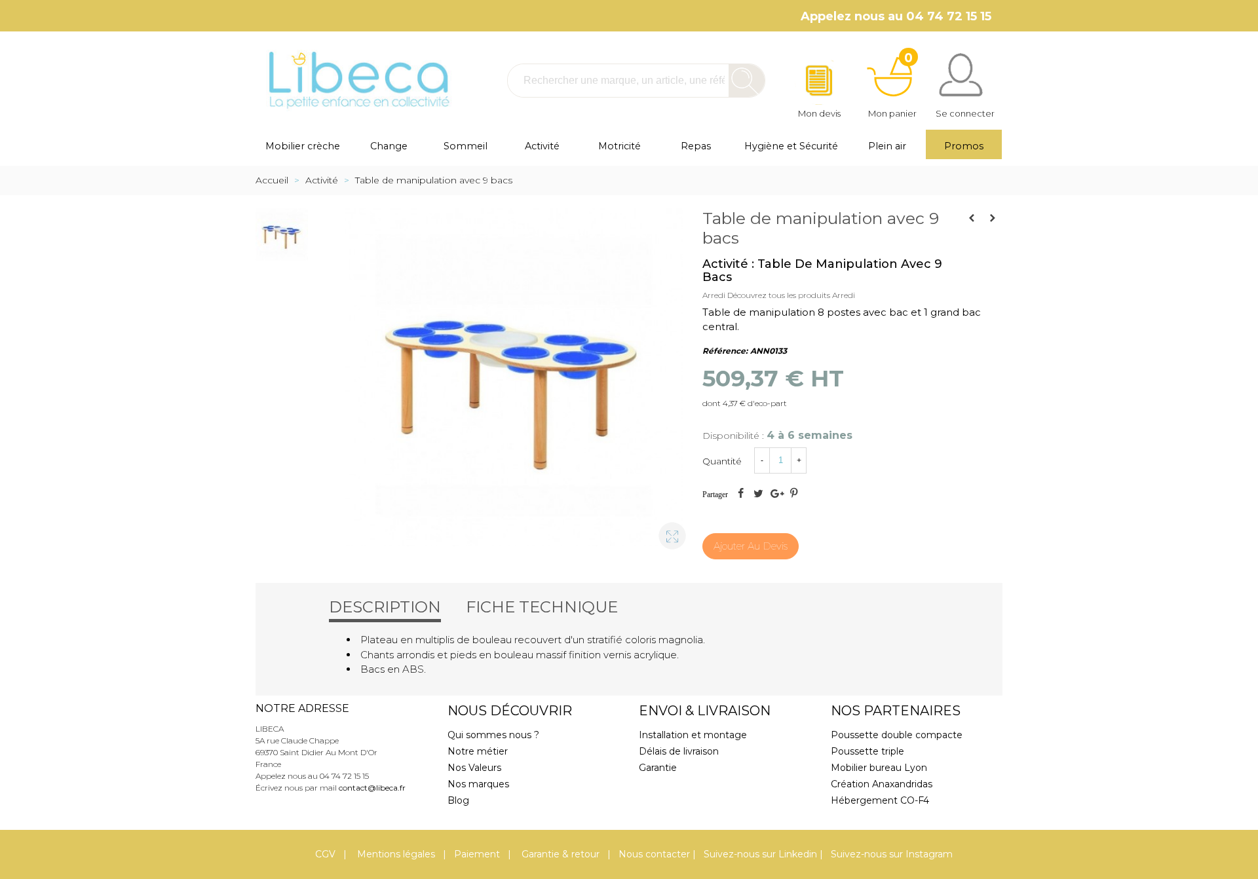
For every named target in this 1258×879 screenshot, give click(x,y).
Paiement (477, 854)
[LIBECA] (357, 80)
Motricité (619, 146)
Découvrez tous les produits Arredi (791, 295)
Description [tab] (385, 606)
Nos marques (478, 784)
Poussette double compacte (897, 735)
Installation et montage (693, 735)
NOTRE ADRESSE (302, 708)
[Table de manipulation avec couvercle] (972, 218)
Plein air (887, 146)
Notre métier (478, 751)
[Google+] (776, 494)
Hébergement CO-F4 (880, 800)
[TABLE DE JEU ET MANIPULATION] (992, 218)
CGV (325, 854)
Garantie (658, 768)
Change (389, 146)
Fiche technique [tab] (542, 606)
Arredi (713, 295)
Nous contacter (654, 854)
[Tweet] (758, 494)
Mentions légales (394, 854)
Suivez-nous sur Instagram (892, 854)
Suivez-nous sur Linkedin (760, 854)
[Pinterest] (793, 494)
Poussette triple (867, 751)
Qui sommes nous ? (493, 735)
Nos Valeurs (474, 768)
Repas (696, 146)
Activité (542, 146)
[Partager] (740, 494)
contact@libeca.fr (372, 788)
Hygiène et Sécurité (791, 146)
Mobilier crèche (302, 146)
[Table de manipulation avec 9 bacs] (666, 530)
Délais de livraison (679, 751)
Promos (963, 146)
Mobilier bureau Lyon (879, 768)
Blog (458, 800)
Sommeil (465, 146)
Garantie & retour (559, 854)
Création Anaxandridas (881, 784)
